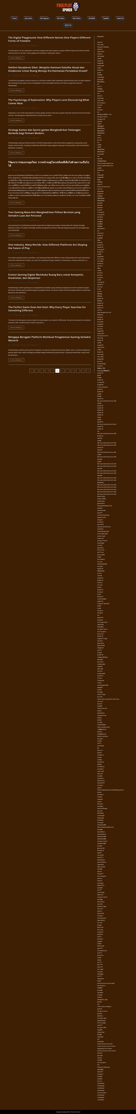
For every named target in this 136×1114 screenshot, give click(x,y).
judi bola (99, 275)
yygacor (99, 787)
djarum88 (100, 669)
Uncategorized (34, 46)
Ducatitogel (100, 543)
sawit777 (99, 1025)
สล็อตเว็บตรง (100, 82)
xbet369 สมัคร (101, 725)
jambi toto (100, 927)
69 (83, 371)
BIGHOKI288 (101, 645)
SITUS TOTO (100, 550)
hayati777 (100, 1072)
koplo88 (99, 1076)
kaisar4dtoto (101, 832)
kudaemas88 (101, 664)
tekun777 (100, 750)
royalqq (99, 759)
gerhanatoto (101, 503)
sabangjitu (100, 974)
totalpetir (100, 799)
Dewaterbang (101, 1020)
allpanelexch (101, 713)
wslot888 (100, 829)
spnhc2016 (100, 524)
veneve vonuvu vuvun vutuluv (106, 1046)
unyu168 (99, 904)
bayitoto (99, 54)
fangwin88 (100, 63)
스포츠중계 (100, 1100)
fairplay (99, 718)
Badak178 (100, 298)
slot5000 (99, 1079)
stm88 (99, 557)
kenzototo (100, 662)
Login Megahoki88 (102, 685)
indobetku (100, 820)
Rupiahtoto (100, 850)
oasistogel (100, 883)
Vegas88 (99, 1030)
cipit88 (99, 58)
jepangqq (100, 659)
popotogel (100, 79)
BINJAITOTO (100, 885)
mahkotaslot (101, 501)
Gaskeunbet (100, 1032)
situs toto (100, 701)
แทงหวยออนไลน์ (102, 564)
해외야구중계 (101, 496)
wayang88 (100, 1069)
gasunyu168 (100, 848)
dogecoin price (101, 517)
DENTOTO (100, 895)
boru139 (99, 697)
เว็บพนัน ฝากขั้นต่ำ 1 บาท (104, 114)
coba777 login (101, 694)
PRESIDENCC (101, 228)
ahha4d (99, 720)
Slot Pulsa (100, 930)
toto (98, 93)
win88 (99, 981)
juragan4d (100, 324)
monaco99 (100, 855)
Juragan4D (100, 384)
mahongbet (100, 77)
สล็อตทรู (99, 294)
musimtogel (100, 815)
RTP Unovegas (101, 1023)
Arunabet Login (101, 1018)
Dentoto (99, 881)
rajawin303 (100, 864)
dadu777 (99, 184)
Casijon (99, 124)
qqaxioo (99, 732)
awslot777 (100, 857)
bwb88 (99, 396)
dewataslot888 (101, 825)
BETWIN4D (100, 813)
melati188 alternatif (103, 531)
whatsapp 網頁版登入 (103, 371)
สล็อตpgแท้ (100, 126)
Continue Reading (17, 57)
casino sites (100, 771)
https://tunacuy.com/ (103, 187)
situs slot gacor (101, 631)
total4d (99, 741)
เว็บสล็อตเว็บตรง (101, 161)
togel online (100, 51)
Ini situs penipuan (102, 387)
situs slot (100, 287)
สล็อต (98, 180)
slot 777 (99, 962)
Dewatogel (100, 1041)
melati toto (100, 538)
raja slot (99, 1058)
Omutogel (100, 822)
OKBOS (99, 944)
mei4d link (100, 529)
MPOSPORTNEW (102, 808)
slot (98, 112)
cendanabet (100, 1083)
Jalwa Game (100, 643)
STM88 (99, 378)
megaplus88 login (102, 657)
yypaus (99, 801)
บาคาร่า (99, 573)
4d (98, 84)
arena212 (100, 266)
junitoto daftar (101, 499)
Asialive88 (100, 1037)
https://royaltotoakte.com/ (105, 163)
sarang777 (100, 874)
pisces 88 (100, 1055)
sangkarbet (100, 91)
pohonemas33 (101, 918)
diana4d (99, 121)
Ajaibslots (100, 1016)
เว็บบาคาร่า (100, 233)
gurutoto (100, 329)
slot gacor (100, 110)
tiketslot (99, 1053)
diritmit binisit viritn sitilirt (105, 1044)
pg (98, 748)
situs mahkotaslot (102, 534)
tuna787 (99, 210)
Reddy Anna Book (102, 736)
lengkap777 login (102, 638)
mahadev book (101, 715)
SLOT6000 (100, 261)
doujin (99, 135)
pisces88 (99, 990)
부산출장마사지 (101, 734)
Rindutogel (100, 818)
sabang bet (100, 978)
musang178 (100, 212)
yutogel (99, 652)
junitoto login (101, 536)
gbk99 (99, 375)
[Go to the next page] (88, 371)
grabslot (99, 1009)
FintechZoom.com (102, 336)
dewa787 (100, 203)
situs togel (100, 44)
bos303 (99, 690)
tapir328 (99, 438)
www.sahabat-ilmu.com (104, 312)
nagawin (99, 941)
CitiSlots (99, 997)
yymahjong (100, 746)
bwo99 (99, 587)
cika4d (99, 960)
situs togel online (102, 622)
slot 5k (99, 138)
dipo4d (99, 711)
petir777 (99, 650)
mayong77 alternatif (103, 603)
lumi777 (99, 953)
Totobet (99, 575)
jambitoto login (101, 906)
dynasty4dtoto (101, 834)
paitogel (99, 846)
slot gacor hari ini (102, 117)
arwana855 (100, 154)
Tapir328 (99, 159)
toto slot (99, 105)
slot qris (99, 678)
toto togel (100, 969)
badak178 (100, 61)
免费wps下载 (101, 368)
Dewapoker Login (102, 999)
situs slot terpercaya (103, 515)
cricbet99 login (101, 364)
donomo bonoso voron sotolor (106, 1051)
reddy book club (102, 708)
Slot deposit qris (102, 950)
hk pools (99, 582)
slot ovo (99, 1081)
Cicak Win (100, 326)
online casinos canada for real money (108, 699)
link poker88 (101, 555)
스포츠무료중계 (101, 599)
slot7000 (99, 722)
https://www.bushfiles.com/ (105, 827)
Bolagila (99, 1034)
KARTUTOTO (101, 781)
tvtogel (99, 757)
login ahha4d (101, 867)
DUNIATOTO (101, 783)
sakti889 (99, 706)
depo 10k (100, 773)
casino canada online (103, 727)
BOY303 (99, 1002)
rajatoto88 (100, 624)
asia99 (99, 957)
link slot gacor (101, 103)
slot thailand (101, 559)
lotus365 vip (100, 766)
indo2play (100, 806)
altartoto (100, 42)
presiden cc (100, 755)
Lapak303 (100, 992)
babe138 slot (101, 920)
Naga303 (99, 666)
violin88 (99, 1060)
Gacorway (100, 338)
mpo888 (99, 776)
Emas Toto (100, 634)
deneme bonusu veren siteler (106, 983)
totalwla (99, 797)
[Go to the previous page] (31, 371)
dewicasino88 (101, 510)
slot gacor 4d (101, 119)
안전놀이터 (100, 648)
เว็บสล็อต (99, 75)
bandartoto (100, 762)
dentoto (99, 878)
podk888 (99, 238)
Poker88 (99, 995)
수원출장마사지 (101, 729)
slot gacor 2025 (101, 1027)
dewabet (99, 508)
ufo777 (99, 743)
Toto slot (100, 585)
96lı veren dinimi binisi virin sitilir (106, 401)
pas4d (99, 594)
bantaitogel (100, 56)
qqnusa (99, 871)
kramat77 (100, 366)
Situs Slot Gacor (102, 1093)
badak (99, 417)
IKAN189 (99, 242)
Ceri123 (99, 291)
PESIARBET (100, 627)
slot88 (99, 68)
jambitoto (100, 934)
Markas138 (100, 913)
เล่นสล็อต (100, 221)
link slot (99, 140)
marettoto (100, 522)
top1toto (100, 671)
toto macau (100, 259)
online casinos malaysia (104, 1006)
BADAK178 (100, 170)
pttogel (99, 925)
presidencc (100, 769)
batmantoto (101, 902)
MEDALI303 (100, 946)
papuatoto (100, 548)
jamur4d (99, 811)
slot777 (99, 86)
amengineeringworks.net (104, 506)
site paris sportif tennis (104, 527)
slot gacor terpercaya (103, 1067)
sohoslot (99, 545)
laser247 (99, 704)
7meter (99, 683)
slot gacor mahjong (103, 47)
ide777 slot (100, 552)
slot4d (99, 72)
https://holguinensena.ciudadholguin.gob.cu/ (110, 790)
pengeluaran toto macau (104, 1048)
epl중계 (99, 764)
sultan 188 (100, 100)
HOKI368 (100, 692)
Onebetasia (100, 680)
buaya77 (99, 513)
